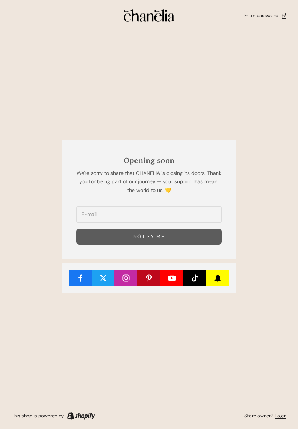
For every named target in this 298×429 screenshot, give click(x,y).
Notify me (149, 236)
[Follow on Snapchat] (217, 278)
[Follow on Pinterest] (149, 278)
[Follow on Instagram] (126, 278)
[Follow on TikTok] (195, 278)
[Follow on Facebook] (80, 278)
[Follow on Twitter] (103, 278)
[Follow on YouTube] (172, 278)
